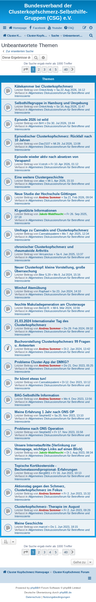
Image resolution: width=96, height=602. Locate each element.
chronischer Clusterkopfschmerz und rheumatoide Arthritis (44, 249)
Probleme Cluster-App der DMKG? (42, 362)
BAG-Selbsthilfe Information (37, 395)
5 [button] (56, 69)
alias (42, 180)
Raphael (44, 291)
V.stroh (43, 164)
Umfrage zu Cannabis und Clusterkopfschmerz (52, 230)
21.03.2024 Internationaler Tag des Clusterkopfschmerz (41, 323)
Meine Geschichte (29, 523)
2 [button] (39, 69)
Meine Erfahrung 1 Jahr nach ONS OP (44, 412)
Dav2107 (44, 143)
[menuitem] (17, 28)
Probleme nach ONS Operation (39, 429)
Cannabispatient (49, 233)
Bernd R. (44, 307)
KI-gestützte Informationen (36, 210)
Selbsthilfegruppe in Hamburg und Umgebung (51, 103)
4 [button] (50, 69)
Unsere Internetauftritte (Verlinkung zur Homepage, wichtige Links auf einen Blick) (48, 447)
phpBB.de (66, 592)
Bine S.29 (45, 274)
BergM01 (44, 473)
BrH (41, 123)
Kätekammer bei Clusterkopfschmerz (44, 86)
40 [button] (66, 69)
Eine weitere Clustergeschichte (39, 177)
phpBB (34, 587)
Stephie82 (45, 415)
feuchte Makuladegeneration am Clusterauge (50, 304)
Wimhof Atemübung (30, 288)
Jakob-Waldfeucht (51, 214)
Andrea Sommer (50, 197)
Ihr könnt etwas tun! (30, 379)
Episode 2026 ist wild (31, 120)
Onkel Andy (46, 89)
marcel (43, 526)
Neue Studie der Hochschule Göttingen (45, 194)
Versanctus (46, 254)
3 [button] (44, 69)
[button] (25, 69)
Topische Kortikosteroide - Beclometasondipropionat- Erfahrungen (46, 467)
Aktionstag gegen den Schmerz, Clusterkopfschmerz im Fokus (40, 488)
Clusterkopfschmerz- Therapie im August (47, 507)
